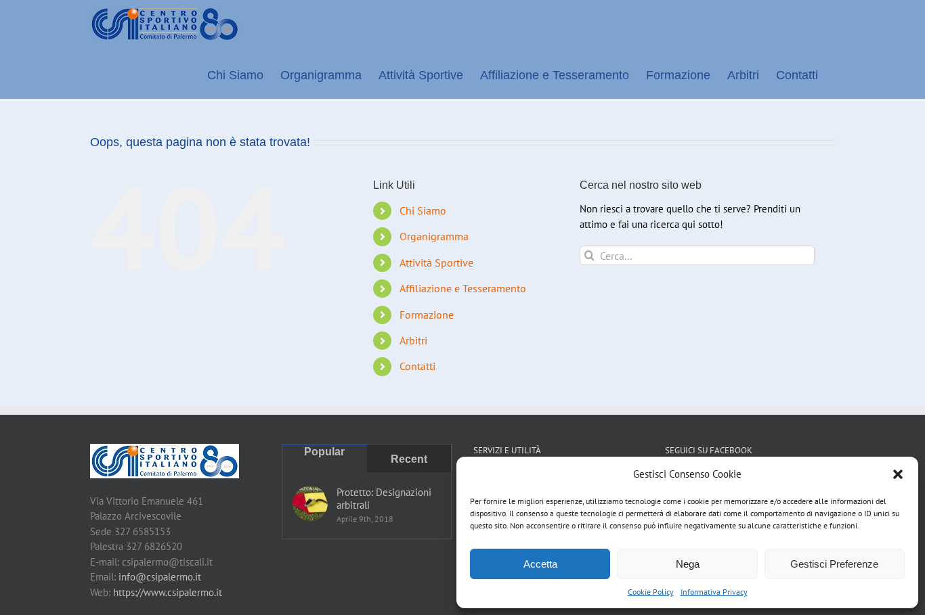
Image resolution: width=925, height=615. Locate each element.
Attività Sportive (436, 262)
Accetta (540, 564)
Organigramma (434, 236)
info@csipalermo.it (160, 576)
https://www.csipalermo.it (167, 592)
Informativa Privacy (714, 592)
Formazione (427, 314)
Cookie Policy (651, 592)
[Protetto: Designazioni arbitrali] (310, 503)
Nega (688, 564)
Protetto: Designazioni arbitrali (384, 498)
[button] (898, 474)
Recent (409, 459)
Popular (324, 451)
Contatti (417, 366)
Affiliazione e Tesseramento (463, 288)
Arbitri (413, 340)
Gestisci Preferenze (834, 564)
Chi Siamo (423, 210)
